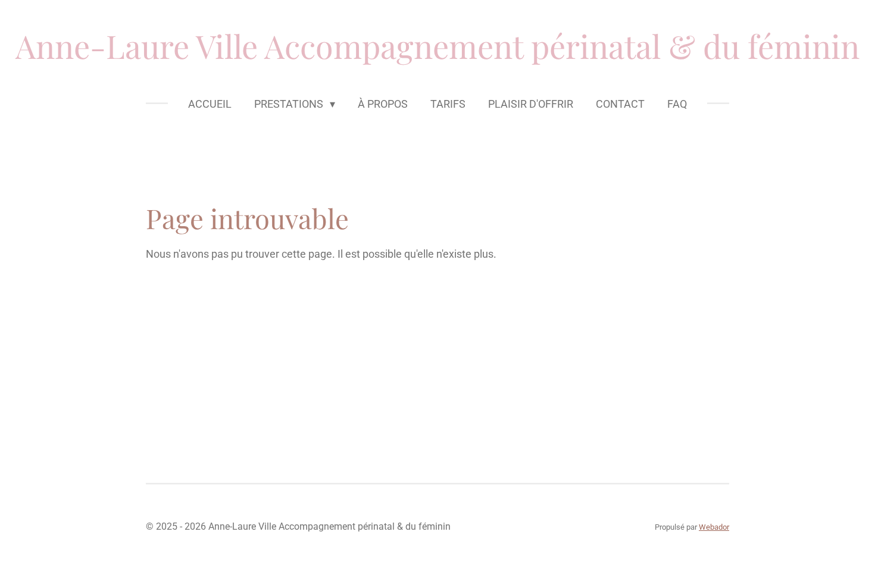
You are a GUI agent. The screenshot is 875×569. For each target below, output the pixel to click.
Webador (714, 527)
